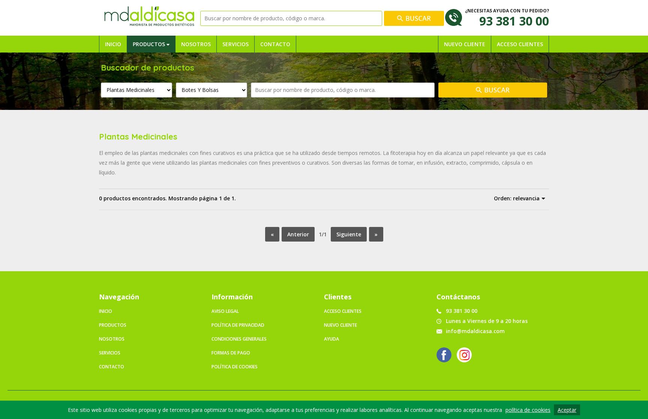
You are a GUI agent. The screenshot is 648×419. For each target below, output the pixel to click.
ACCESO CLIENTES (520, 44)
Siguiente (348, 234)
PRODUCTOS (149, 44)
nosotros (111, 339)
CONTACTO (275, 44)
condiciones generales (239, 339)
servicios (109, 353)
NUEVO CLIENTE (464, 44)
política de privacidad (238, 325)
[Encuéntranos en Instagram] (464, 354)
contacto (111, 366)
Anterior (298, 234)
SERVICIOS (235, 44)
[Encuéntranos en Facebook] (444, 354)
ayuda (331, 339)
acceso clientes (343, 311)
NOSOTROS (196, 44)
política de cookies (528, 409)
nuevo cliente (340, 325)
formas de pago (231, 353)
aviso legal (225, 311)
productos (112, 325)
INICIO (113, 44)
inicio (105, 311)
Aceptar (567, 409)
